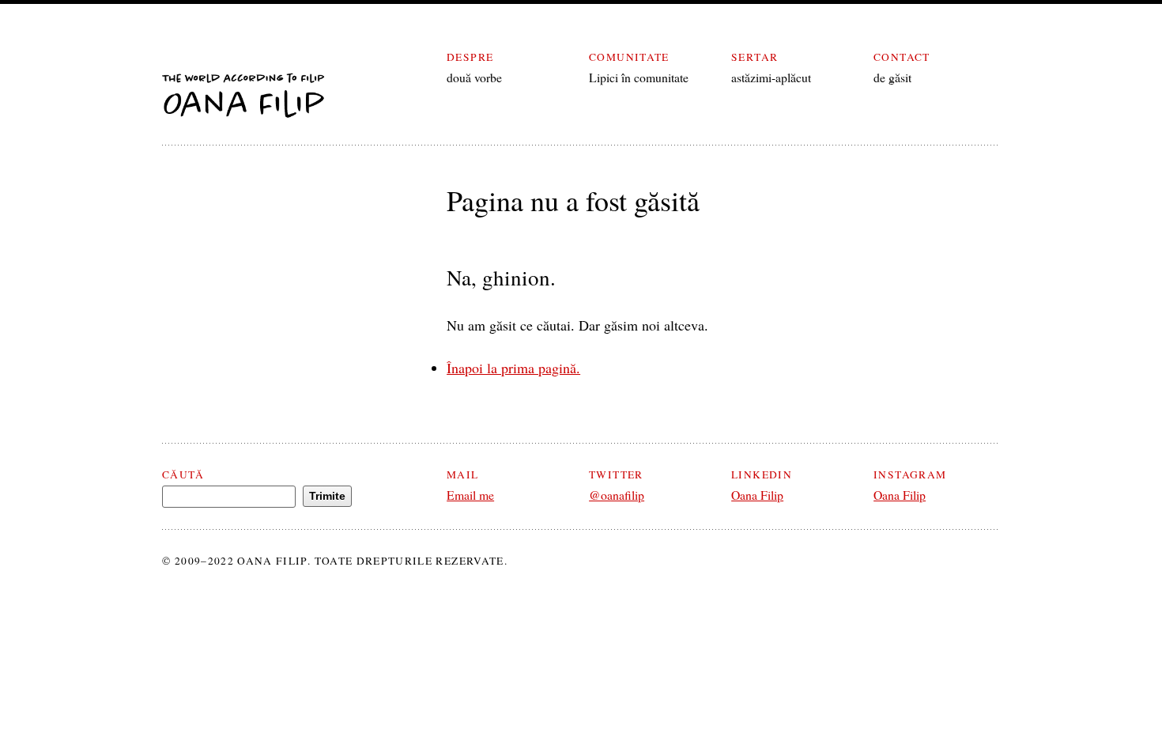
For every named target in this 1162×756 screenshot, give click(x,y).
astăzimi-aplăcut (771, 77)
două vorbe (474, 77)
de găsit (892, 77)
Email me (470, 494)
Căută (183, 474)
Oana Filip (757, 494)
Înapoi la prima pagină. (513, 367)
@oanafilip (616, 494)
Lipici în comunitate (639, 77)
